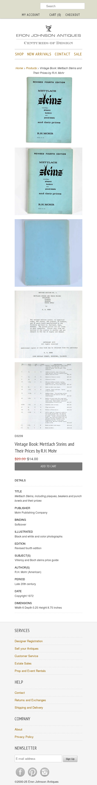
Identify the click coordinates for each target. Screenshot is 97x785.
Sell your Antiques (27, 648)
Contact (20, 692)
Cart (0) (55, 15)
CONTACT (63, 54)
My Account (31, 15)
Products (31, 68)
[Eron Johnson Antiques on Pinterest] (33, 776)
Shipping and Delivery (29, 707)
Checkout (72, 15)
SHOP (19, 54)
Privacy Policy (24, 737)
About (18, 729)
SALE (78, 54)
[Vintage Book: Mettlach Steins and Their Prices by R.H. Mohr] (48, 110)
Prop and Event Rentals (30, 671)
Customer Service (26, 656)
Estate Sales (23, 663)
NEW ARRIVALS (39, 54)
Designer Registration (29, 641)
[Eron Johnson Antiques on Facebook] (21, 776)
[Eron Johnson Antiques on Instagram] (44, 776)
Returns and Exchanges (30, 700)
